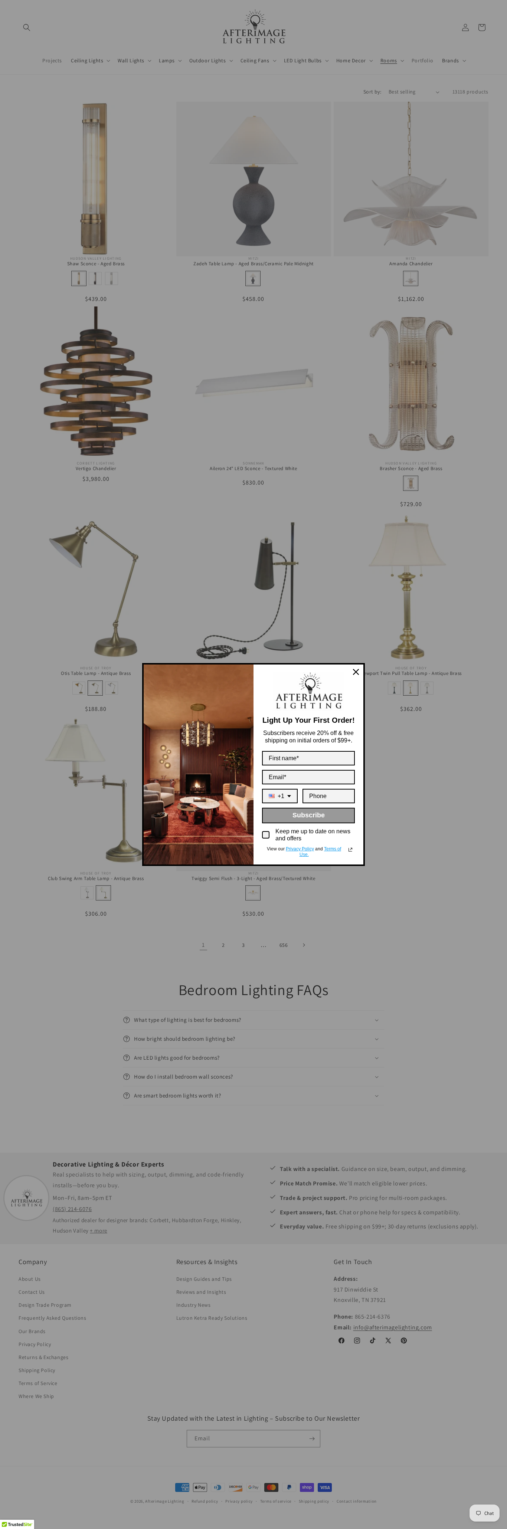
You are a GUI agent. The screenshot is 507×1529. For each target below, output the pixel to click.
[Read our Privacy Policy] (350, 849)
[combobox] (280, 796)
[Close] (356, 672)
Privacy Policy (300, 849)
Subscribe (308, 815)
